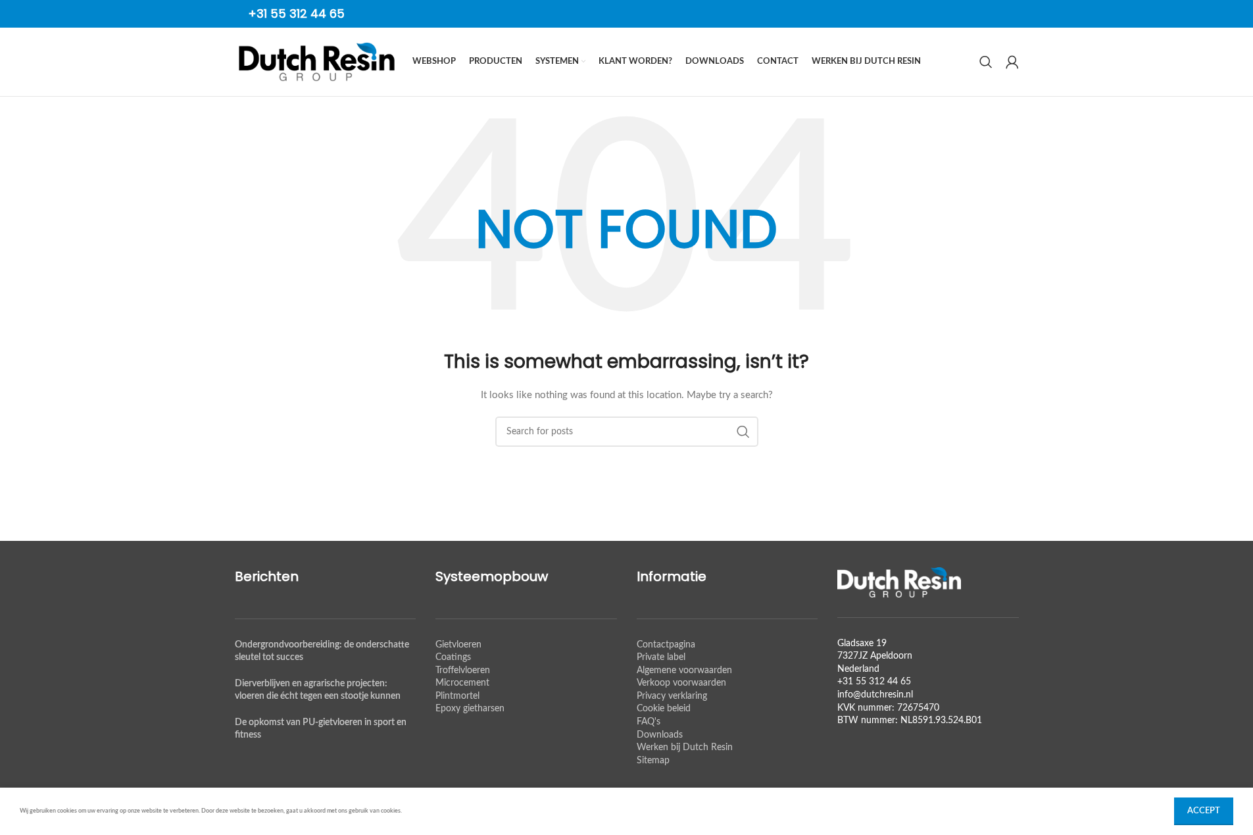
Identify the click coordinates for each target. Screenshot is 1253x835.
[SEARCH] (743, 432)
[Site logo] (317, 61)
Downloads (660, 735)
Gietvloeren (458, 644)
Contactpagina (666, 644)
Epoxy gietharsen (469, 708)
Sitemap (653, 760)
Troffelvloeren (462, 670)
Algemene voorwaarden (684, 670)
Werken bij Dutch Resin (685, 747)
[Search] (986, 62)
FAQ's (648, 721)
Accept (1203, 811)
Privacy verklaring (672, 696)
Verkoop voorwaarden (681, 683)
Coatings (453, 657)
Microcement (462, 683)
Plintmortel (457, 696)
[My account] (1012, 62)
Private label (661, 657)
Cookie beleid (664, 708)
